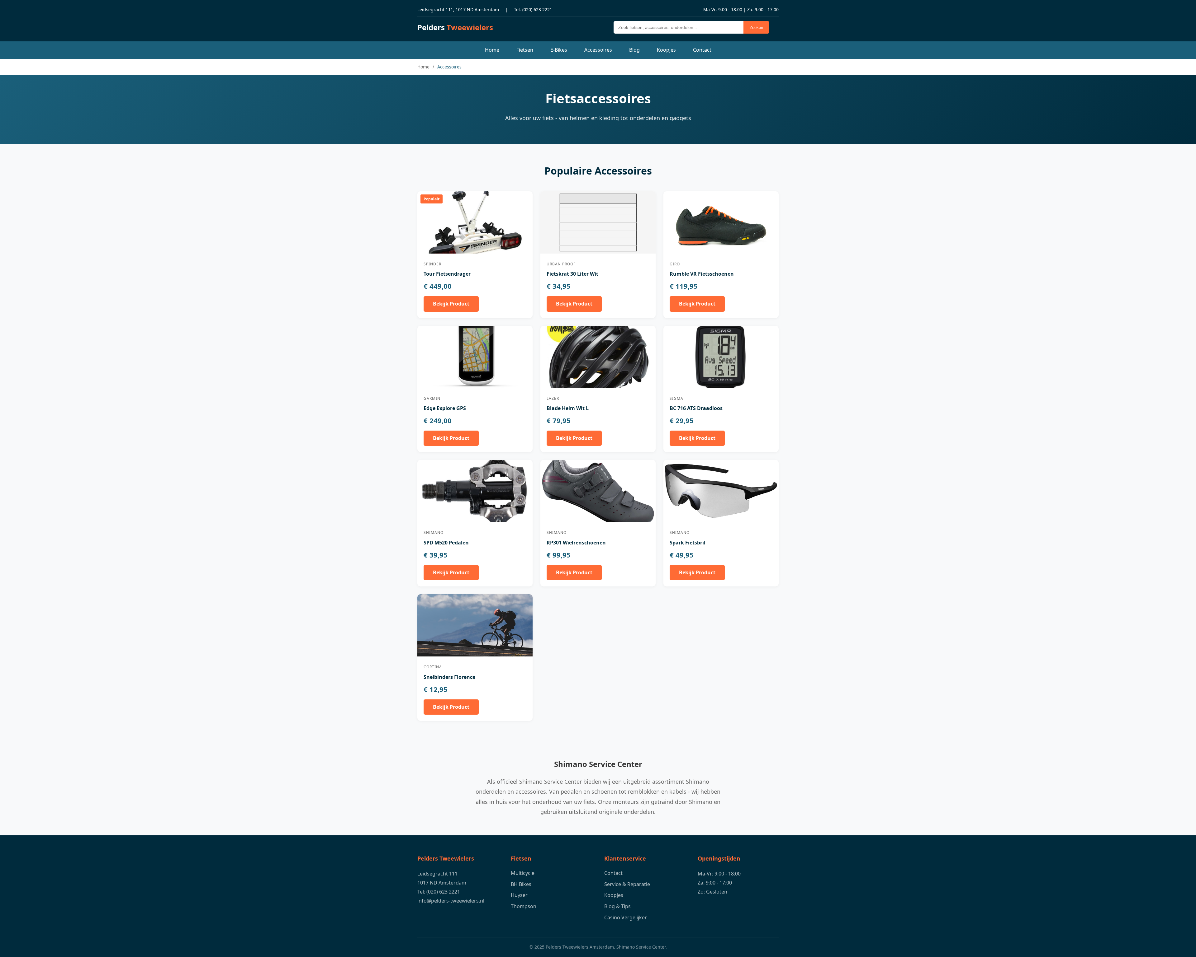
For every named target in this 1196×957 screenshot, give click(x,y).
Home (492, 49)
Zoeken (756, 27)
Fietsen (524, 49)
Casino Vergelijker (625, 917)
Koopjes (666, 49)
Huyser (519, 895)
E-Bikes (558, 49)
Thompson (523, 906)
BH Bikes (521, 884)
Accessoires (598, 49)
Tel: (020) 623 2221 (533, 9)
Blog (634, 49)
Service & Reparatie (627, 884)
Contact (702, 49)
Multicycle (522, 873)
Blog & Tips (617, 906)
